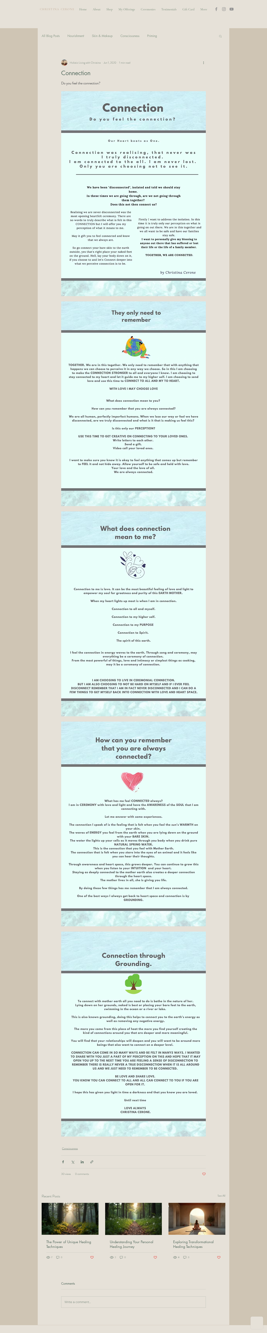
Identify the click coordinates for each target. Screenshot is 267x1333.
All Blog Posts (51, 36)
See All (221, 1196)
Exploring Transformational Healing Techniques (193, 1244)
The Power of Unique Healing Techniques (68, 1244)
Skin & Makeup (102, 36)
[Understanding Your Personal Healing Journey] (133, 1219)
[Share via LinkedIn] (82, 1162)
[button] (240, 8)
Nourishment (75, 36)
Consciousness (129, 36)
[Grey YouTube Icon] (231, 9)
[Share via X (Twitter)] (72, 1162)
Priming (152, 36)
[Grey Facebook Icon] (216, 9)
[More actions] (203, 62)
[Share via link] (92, 1162)
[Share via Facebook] (63, 1162)
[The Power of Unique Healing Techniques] (70, 1219)
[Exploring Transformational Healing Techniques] (196, 1219)
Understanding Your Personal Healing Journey (131, 1244)
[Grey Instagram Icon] (223, 9)
